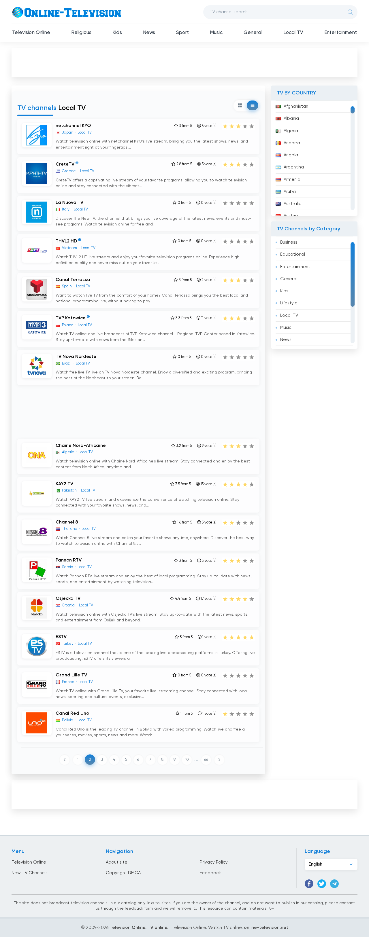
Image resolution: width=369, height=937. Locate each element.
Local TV (293, 32)
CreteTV (65, 164)
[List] (252, 105)
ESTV (61, 637)
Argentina (294, 167)
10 (187, 760)
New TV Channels (30, 873)
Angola (291, 155)
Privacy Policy (214, 862)
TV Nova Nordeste (76, 356)
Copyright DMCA (123, 873)
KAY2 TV (64, 484)
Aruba (290, 191)
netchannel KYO (73, 126)
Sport (182, 32)
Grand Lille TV (71, 675)
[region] (314, 158)
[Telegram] (334, 883)
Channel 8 (67, 522)
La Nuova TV (69, 202)
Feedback (210, 873)
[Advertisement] (184, 62)
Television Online (31, 32)
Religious (81, 32)
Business (288, 242)
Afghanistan (296, 106)
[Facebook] (309, 883)
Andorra (292, 143)
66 (206, 760)
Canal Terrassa (73, 280)
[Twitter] (321, 883)
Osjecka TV (68, 598)
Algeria (291, 131)
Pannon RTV (69, 560)
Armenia (292, 179)
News (149, 32)
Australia (293, 204)
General (253, 32)
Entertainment (340, 32)
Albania (291, 118)
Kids (117, 32)
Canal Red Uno (72, 713)
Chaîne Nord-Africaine (81, 445)
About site (116, 862)
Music (216, 32)
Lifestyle (289, 303)
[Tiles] (240, 105)
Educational (292, 254)
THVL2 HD (66, 241)
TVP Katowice (71, 318)
